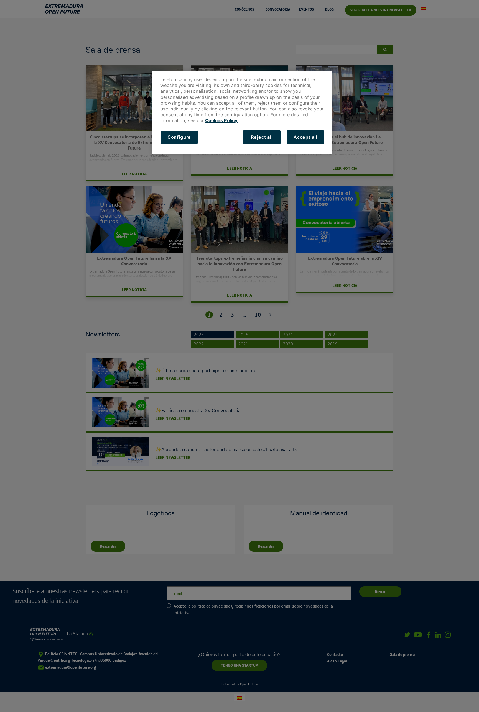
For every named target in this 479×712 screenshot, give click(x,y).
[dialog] (242, 112)
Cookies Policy (221, 120)
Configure (179, 137)
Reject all (262, 137)
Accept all (305, 137)
